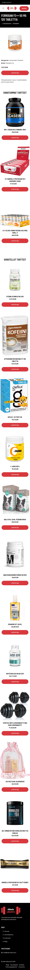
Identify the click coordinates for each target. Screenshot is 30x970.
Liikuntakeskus (8, 935)
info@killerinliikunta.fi (6, 2)
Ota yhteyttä (14, 965)
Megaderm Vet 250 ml (15, 624)
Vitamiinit (16, 23)
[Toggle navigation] (3, 8)
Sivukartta (21, 967)
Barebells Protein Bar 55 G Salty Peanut (15, 882)
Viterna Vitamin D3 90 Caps (15, 296)
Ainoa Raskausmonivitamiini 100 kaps (15, 575)
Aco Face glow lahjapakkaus (15, 781)
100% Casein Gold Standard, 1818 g (15, 130)
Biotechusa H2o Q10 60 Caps (15, 674)
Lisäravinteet (7, 23)
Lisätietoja (15, 73)
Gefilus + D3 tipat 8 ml (15, 417)
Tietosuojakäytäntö (11, 967)
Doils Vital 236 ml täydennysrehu (15, 519)
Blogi (5, 941)
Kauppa (24, 8)
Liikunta (6, 931)
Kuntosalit (7, 938)
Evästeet (21, 965)
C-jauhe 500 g (15, 466)
